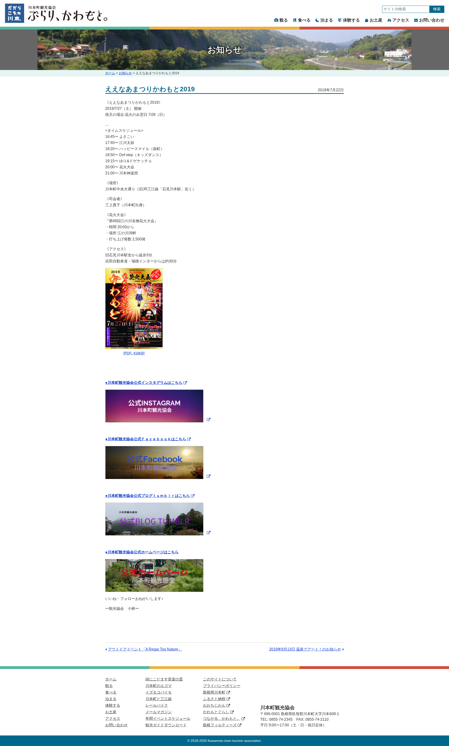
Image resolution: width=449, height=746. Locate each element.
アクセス (400, 20)
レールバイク (156, 705)
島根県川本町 (214, 692)
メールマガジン (158, 712)
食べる (304, 20)
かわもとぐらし (216, 712)
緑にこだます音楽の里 (164, 679)
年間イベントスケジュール (167, 718)
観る (283, 20)
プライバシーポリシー (221, 686)
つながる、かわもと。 (221, 718)
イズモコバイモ (158, 692)
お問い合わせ (431, 20)
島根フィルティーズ (220, 725)
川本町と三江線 (158, 699)
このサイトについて (220, 679)
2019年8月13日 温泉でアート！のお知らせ (305, 649)
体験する (351, 20)
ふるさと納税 (214, 699)
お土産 (376, 20)
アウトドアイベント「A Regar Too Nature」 (145, 649)
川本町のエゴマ (158, 686)
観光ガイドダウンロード (166, 725)
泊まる (326, 20)
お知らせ (125, 73)
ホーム (110, 73)
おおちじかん (214, 705)
